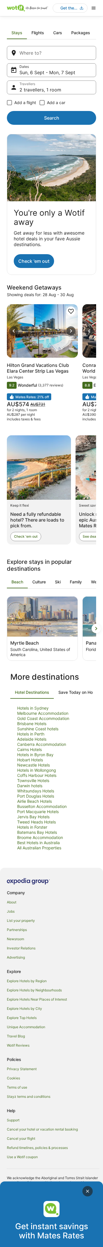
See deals (91, 536)
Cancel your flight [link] (21, 1138)
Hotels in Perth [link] (30, 733)
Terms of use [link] (17, 1087)
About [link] (11, 902)
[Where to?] (51, 53)
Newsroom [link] (15, 939)
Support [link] (13, 1120)
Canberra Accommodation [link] (41, 744)
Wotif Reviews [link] (18, 1045)
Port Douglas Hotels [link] (35, 796)
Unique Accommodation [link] (26, 1027)
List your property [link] (21, 920)
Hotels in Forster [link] (32, 827)
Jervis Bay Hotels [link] (33, 816)
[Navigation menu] (94, 8)
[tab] (17, 32)
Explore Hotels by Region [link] (27, 981)
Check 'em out (33, 261)
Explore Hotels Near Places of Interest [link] (37, 999)
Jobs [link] (11, 911)
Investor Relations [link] (21, 948)
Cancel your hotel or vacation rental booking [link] (42, 1129)
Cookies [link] (13, 1078)
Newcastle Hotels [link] (33, 765)
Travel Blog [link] (16, 1036)
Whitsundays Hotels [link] (35, 790)
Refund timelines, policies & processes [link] (37, 1148)
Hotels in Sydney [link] (33, 708)
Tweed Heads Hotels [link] (36, 821)
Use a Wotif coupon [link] (22, 1157)
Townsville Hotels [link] (33, 780)
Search (51, 118)
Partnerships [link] (17, 930)
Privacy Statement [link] (22, 1069)
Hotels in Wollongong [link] (36, 770)
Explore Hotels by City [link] (24, 1008)
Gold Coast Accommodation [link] (43, 718)
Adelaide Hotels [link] (31, 739)
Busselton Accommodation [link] (42, 806)
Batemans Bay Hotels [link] (37, 832)
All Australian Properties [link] (39, 847)
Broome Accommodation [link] (40, 837)
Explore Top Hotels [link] (22, 1018)
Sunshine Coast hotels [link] (37, 728)
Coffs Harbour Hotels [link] (36, 775)
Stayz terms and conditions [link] (28, 1096)
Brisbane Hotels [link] (31, 723)
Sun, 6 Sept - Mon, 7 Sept (47, 72)
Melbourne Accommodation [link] (42, 713)
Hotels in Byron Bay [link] (35, 754)
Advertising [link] (16, 957)
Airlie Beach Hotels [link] (34, 801)
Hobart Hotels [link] (30, 759)
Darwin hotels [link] (29, 785)
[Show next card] (96, 628)
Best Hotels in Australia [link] (38, 842)
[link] (71, 311)
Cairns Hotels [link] (29, 749)
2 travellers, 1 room (40, 90)
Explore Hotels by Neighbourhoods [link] (34, 990)
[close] (87, 1191)
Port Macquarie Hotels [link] (38, 811)
